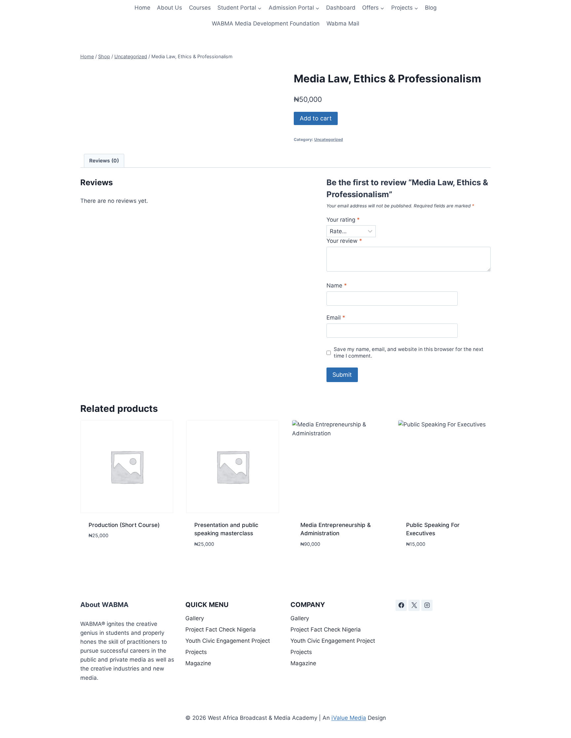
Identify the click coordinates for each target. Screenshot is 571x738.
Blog (431, 7)
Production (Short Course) (124, 525)
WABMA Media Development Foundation (266, 23)
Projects (196, 652)
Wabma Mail (342, 23)
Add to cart (316, 118)
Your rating (343, 219)
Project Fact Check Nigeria (220, 629)
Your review (344, 241)
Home (142, 7)
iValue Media (348, 718)
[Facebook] (401, 605)
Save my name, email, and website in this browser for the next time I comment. (408, 352)
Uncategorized (328, 139)
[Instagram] (427, 605)
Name (336, 285)
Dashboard (341, 7)
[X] (414, 605)
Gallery (194, 618)
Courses (200, 7)
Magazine (198, 663)
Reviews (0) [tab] (104, 160)
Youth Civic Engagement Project (227, 640)
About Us (169, 7)
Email (335, 317)
